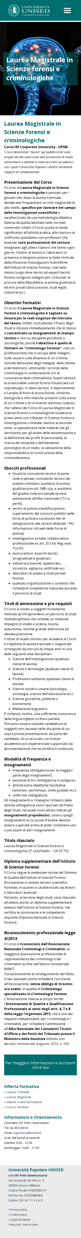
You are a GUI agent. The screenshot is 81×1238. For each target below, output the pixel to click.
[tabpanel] (40, 582)
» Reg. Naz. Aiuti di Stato (23, 1224)
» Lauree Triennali (16, 1092)
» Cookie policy (17, 1214)
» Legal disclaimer (19, 1219)
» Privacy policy (17, 1209)
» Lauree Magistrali (17, 1097)
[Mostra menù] (67, 10)
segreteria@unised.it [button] (27, 1133)
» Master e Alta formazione (23, 1102)
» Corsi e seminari (16, 1107)
